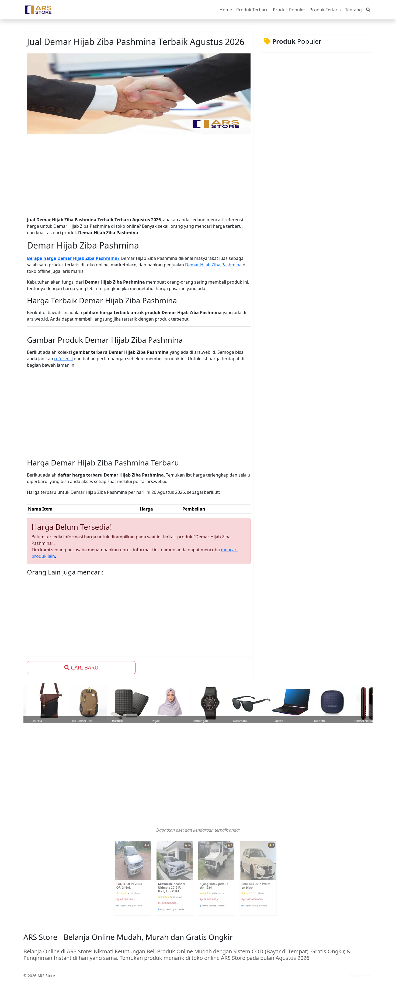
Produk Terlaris (325, 10)
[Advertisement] (135, 174)
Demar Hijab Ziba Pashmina (213, 265)
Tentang (353, 10)
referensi (63, 359)
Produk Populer (289, 10)
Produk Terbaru (252, 10)
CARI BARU (84, 667)
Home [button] (226, 10)
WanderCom (361, 975)
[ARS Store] (38, 9)
